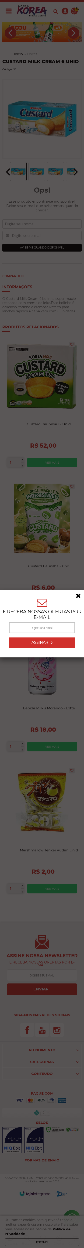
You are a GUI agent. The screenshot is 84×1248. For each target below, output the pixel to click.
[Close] (80, 597)
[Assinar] (42, 643)
